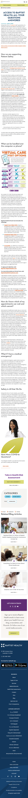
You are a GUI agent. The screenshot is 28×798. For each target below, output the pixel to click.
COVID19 (8, 496)
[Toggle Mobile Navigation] (26, 2)
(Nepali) (14, 724)
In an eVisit (7, 245)
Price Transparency (14, 704)
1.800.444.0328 (19, 290)
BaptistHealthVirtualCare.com (9, 273)
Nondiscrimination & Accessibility (14, 790)
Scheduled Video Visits (10, 234)
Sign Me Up (13, 633)
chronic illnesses (20, 314)
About (14, 677)
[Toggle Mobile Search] (24, 2)
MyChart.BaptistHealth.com (9, 268)
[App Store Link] (7, 665)
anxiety (8, 342)
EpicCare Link (14, 701)
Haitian (14, 741)
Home (14, 761)
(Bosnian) (14, 747)
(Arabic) (14, 712)
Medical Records (14, 686)
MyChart (14, 773)
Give (14, 695)
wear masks (15, 96)
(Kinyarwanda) (14, 753)
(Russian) (14, 727)
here (14, 258)
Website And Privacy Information (14, 781)
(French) (14, 718)
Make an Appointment (14, 770)
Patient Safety (16, 496)
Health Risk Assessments (13, 482)
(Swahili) (14, 738)
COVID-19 (13, 25)
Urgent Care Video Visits (10, 225)
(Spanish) (14, 730)
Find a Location (7, 5)
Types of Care (14, 680)
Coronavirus (12, 501)
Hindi (14, 750)
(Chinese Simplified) (14, 715)
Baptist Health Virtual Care (8, 88)
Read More (6, 466)
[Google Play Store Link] (20, 665)
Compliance (14, 787)
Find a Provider (21, 5)
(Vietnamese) (14, 733)
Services (14, 683)
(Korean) (14, 721)
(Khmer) (14, 744)
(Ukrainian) (14, 736)
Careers (14, 692)
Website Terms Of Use (14, 784)
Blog (14, 698)
